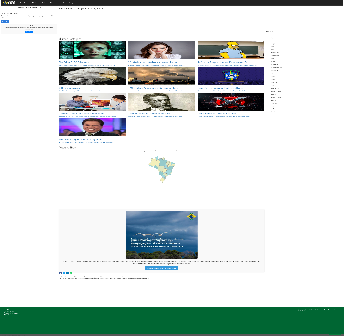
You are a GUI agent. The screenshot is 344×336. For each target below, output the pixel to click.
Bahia (272, 47)
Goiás (272, 58)
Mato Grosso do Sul (276, 67)
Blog (35, 3)
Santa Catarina (275, 103)
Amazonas (274, 41)
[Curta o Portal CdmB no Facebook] (299, 310)
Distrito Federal (275, 53)
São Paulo (274, 109)
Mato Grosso (274, 64)
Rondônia (273, 94)
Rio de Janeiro (275, 88)
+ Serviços (44, 3)
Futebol (54, 3)
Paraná (273, 79)
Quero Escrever (9, 311)
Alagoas (273, 38)
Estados (62, 3)
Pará (272, 73)
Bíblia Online (29, 32)
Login (72, 3)
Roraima (273, 100)
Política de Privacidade (11, 313)
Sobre (7, 309)
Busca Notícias (24, 3)
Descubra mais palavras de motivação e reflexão (161, 268)
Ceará (272, 50)
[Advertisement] (112, 23)
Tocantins (273, 112)
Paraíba (273, 76)
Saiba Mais (5, 22)
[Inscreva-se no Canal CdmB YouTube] (302, 310)
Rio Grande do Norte (277, 91)
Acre (272, 35)
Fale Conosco (9, 315)
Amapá (273, 44)
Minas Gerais (274, 70)
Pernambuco (274, 82)
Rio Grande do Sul (276, 97)
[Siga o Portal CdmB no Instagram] (305, 310)
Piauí (272, 85)
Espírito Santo (275, 55)
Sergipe (273, 106)
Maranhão (274, 61)
